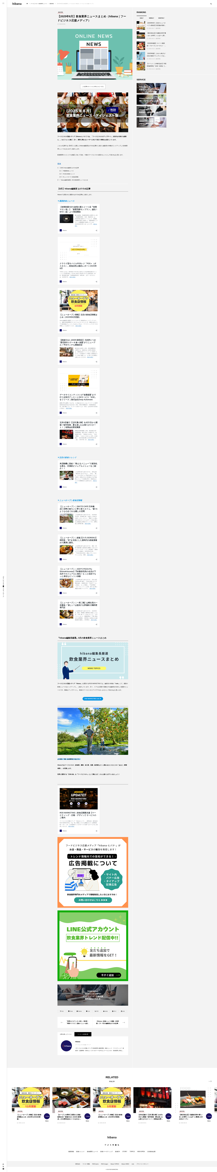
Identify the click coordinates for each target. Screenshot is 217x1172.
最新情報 (158, 28)
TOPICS (132, 1151)
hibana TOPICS (115, 1164)
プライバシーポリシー (142, 1164)
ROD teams (95, 1164)
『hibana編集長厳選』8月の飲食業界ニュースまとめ (74, 180)
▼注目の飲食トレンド (69, 174)
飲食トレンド (80, 1151)
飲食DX (117, 1151)
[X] (3, 1166)
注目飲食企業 (151, 1151)
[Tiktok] (108, 1145)
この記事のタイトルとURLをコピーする (92, 86)
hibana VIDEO (125, 1164)
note (116, 683)
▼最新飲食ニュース (68, 171)
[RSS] (118, 1145)
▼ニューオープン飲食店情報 (70, 177)
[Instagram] (3, 1164)
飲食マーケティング (106, 1151)
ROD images (104, 1164)
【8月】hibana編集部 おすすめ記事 (69, 167)
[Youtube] (3, 1168)
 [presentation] (210, 1081)
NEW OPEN (141, 1151)
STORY (124, 1151)
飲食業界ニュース (92, 1151)
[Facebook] (113, 1145)
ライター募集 (86, 1164)
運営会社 (77, 1164)
